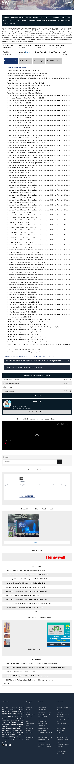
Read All (7, 683)
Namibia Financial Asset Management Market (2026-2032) (25, 571)
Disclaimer (29, 728)
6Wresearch (10, 767)
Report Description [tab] (11, 61)
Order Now (37, 395)
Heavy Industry (61, 723)
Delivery (29, 721)
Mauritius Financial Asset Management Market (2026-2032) (26, 595)
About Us (29, 707)
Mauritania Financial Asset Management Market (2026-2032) (26, 599)
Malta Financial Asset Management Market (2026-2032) (24, 608)
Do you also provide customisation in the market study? (23, 367)
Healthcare (60, 732)
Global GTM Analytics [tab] (53, 61)
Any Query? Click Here (37, 412)
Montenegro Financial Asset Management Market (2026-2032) (26, 579)
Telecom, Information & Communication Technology (64, 728)
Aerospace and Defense (64, 707)
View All (37, 542)
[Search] (66, 3)
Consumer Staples (62, 737)
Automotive (60, 735)
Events (28, 709)
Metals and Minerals (63, 744)
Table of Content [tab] (26, 61)
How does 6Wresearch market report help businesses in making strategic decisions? (33, 361)
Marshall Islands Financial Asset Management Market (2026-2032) (28, 603)
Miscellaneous (61, 751)
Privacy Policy (31, 714)
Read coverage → (15, 496)
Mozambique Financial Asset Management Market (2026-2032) (27, 575)
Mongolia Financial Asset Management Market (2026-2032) (25, 583)
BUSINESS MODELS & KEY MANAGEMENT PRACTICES (45, 740)
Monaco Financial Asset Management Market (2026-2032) (25, 587)
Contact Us (29, 730)
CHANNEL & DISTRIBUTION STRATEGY (43, 724)
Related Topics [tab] (39, 61)
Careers (28, 712)
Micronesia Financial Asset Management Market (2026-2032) (26, 591)
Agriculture (60, 753)
